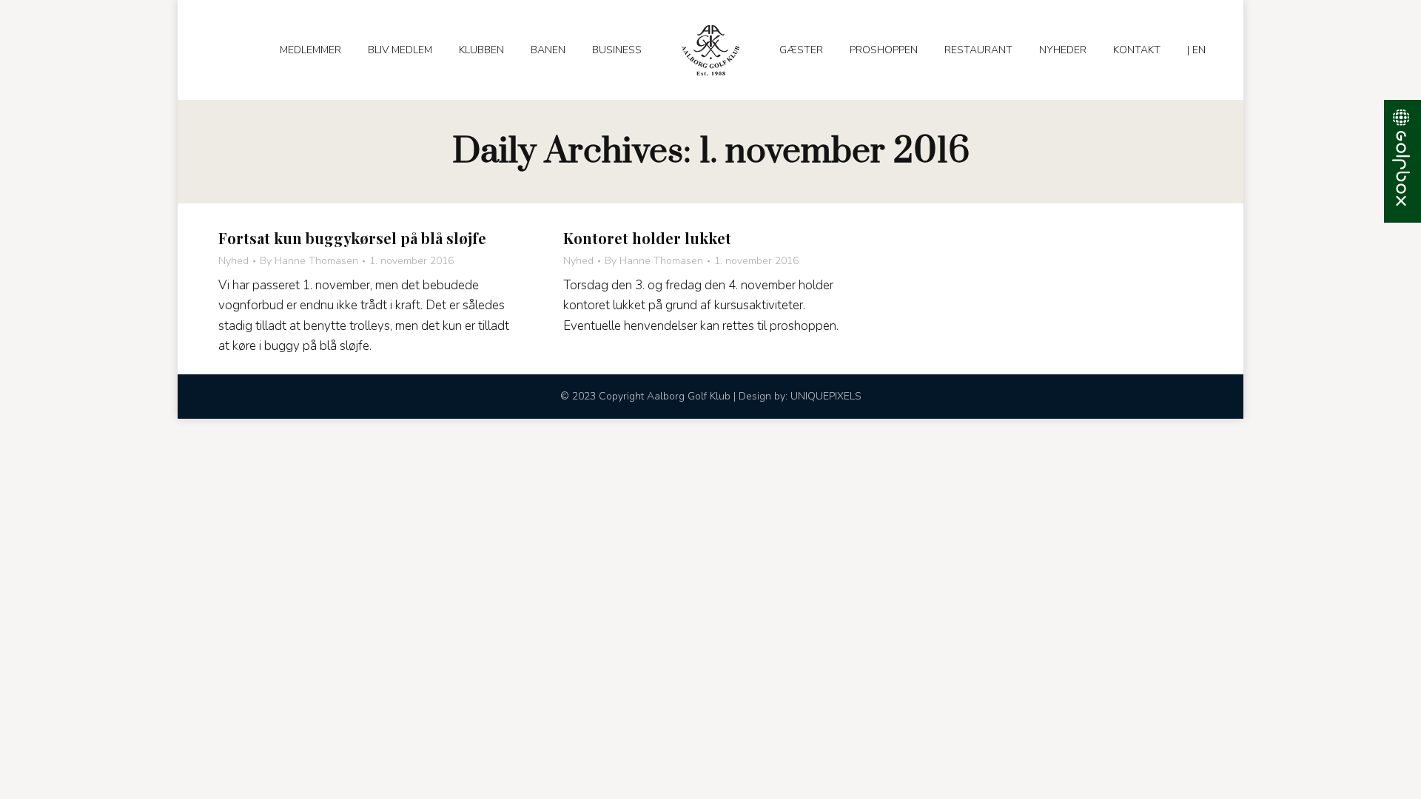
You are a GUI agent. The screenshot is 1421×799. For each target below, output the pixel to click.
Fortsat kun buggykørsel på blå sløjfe (352, 238)
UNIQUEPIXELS (825, 396)
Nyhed (233, 261)
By (309, 261)
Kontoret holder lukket (647, 238)
